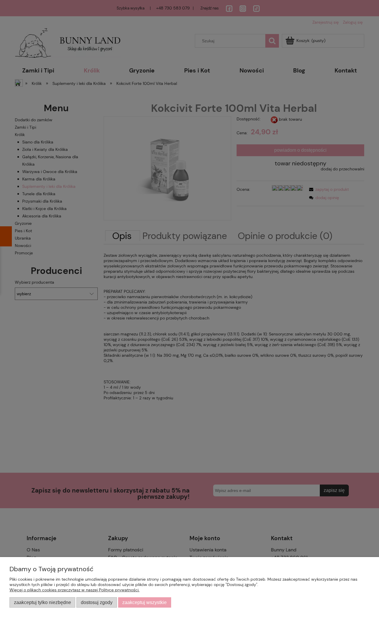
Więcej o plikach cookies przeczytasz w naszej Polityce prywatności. (74, 590)
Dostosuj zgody (97, 602)
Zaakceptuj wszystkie (144, 602)
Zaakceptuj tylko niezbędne (42, 602)
